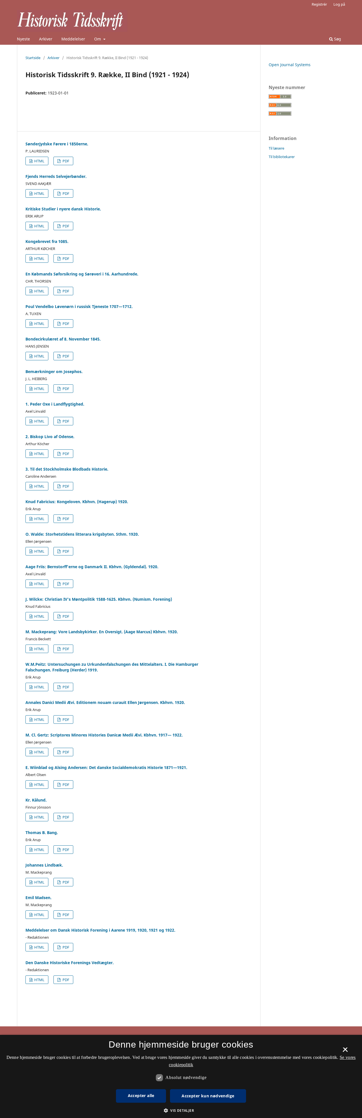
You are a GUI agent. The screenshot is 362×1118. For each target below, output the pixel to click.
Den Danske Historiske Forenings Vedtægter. (69, 962)
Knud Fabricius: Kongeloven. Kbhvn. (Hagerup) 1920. (76, 501)
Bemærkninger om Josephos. (54, 371)
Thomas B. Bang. (41, 832)
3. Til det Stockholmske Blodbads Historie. (66, 469)
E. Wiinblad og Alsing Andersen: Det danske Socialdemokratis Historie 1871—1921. (106, 767)
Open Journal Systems (290, 64)
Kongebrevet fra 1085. (46, 241)
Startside (32, 57)
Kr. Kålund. (36, 800)
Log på (339, 4)
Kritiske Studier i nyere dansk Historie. (63, 209)
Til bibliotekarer (282, 156)
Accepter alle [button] (141, 1095)
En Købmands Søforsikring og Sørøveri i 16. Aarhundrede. (81, 274)
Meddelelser (73, 39)
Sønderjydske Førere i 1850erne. (56, 144)
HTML (38, 160)
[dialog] (181, 1076)
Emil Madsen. (38, 897)
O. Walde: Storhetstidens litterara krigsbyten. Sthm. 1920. (82, 534)
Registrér (319, 4)
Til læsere (276, 148)
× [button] (345, 1051)
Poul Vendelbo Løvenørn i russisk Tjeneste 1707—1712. (79, 306)
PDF (65, 160)
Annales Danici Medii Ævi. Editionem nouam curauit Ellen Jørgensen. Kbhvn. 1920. (105, 702)
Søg (337, 39)
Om (98, 39)
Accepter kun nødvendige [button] (208, 1095)
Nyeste (23, 39)
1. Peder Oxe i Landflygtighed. (54, 404)
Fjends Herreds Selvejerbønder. (56, 176)
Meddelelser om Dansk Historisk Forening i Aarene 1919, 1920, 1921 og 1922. (100, 930)
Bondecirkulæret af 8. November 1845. (63, 339)
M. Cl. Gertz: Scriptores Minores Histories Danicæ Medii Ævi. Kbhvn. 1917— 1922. (104, 735)
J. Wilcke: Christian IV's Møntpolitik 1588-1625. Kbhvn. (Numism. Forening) (98, 599)
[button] (181, 1110)
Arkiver (45, 39)
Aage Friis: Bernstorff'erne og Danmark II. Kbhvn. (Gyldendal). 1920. (91, 566)
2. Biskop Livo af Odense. (49, 436)
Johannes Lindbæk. (44, 865)
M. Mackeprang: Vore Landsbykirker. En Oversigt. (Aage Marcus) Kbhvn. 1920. (101, 631)
